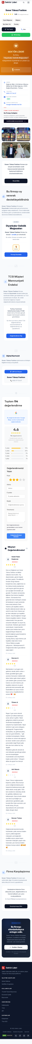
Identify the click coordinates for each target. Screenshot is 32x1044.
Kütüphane (5, 1018)
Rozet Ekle (16, 181)
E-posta (9, 492)
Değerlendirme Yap (16, 336)
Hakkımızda (5, 1005)
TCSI (3, 1008)
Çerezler (27, 1031)
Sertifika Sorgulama (7, 984)
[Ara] (23, 2)
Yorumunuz (10, 509)
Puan (8, 476)
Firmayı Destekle (16, 254)
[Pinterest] (28, 1035)
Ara (24, 29)
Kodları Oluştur (17, 947)
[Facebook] (20, 1035)
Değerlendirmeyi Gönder (16, 535)
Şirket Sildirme (6, 981)
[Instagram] (24, 1035)
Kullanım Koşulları (18, 1031)
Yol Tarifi (10, 29)
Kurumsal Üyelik (6, 994)
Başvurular (5, 997)
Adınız (9, 484)
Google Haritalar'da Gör (14, 104)
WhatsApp (17, 35)
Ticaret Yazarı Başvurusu (9, 991)
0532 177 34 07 (11, 93)
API (3, 1011)
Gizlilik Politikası (7, 1031)
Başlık (9, 501)
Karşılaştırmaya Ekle (16, 906)
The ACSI (4, 1021)
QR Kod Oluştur (17, 371)
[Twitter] (16, 1035)
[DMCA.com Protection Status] (7, 1035)
